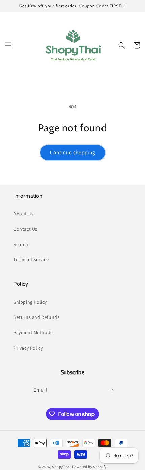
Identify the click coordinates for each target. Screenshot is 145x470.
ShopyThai (61, 466)
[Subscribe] (111, 390)
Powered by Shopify (89, 466)
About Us (23, 214)
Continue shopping (72, 152)
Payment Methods (33, 332)
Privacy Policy (28, 348)
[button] (8, 45)
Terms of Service (31, 259)
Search (20, 244)
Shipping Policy (30, 302)
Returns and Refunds (36, 317)
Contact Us (25, 229)
